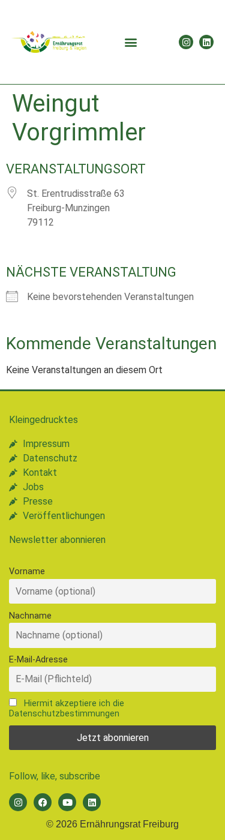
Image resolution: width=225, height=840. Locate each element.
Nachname (30, 616)
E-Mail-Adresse (38, 660)
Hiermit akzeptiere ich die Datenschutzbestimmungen (66, 708)
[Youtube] (67, 802)
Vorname (27, 571)
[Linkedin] (206, 42)
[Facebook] (43, 802)
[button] (131, 42)
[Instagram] (186, 42)
